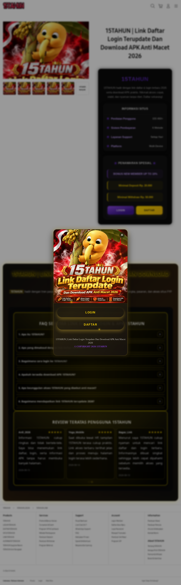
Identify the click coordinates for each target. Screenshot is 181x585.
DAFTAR (90, 324)
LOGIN (90, 312)
